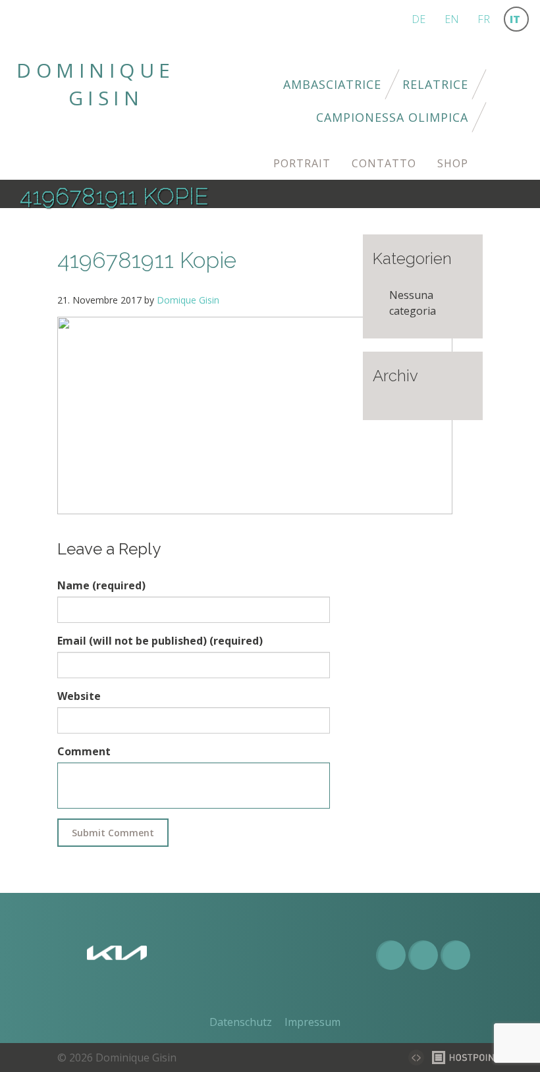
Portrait (302, 163)
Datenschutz (240, 1022)
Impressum (312, 1022)
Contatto (384, 163)
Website (79, 696)
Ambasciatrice (332, 84)
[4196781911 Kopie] (254, 415)
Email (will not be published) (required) (160, 640)
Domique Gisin (188, 300)
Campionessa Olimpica (392, 117)
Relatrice (435, 84)
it (515, 19)
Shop (452, 163)
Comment (84, 751)
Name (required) (101, 585)
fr (483, 19)
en (452, 19)
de (418, 19)
